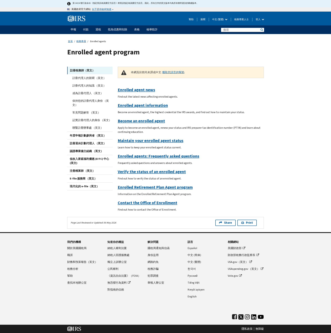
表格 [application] (137, 29)
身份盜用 (153, 255)
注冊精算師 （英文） (82, 171)
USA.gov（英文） (238, 262)
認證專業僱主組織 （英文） (86, 151)
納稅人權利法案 (117, 248)
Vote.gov (233, 276)
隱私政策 (247, 329)
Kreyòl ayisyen (196, 289)
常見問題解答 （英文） (86, 112)
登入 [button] (258, 19)
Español (192, 248)
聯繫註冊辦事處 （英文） (87, 128)
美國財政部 (235, 248)
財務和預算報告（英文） (82, 262)
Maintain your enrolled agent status (150, 140)
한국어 (192, 269)
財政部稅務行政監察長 (241, 255)
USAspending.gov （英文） (244, 269)
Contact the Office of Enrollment (147, 203)
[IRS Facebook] (234, 316)
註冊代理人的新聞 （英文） (89, 78)
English (192, 296)
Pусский (192, 276)
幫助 (191, 19)
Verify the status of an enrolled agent (152, 171)
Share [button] (228, 223)
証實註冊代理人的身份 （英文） (92, 120)
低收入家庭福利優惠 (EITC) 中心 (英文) (89, 161)
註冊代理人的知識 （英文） (89, 85)
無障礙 (259, 329)
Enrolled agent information (143, 105)
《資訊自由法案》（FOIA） (124, 276)
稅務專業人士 (241, 19)
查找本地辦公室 (77, 282)
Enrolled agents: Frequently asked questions (158, 156)
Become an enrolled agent (141, 121)
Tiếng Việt (194, 282)
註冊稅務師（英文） (82, 70)
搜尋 (261, 30)
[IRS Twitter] (241, 316)
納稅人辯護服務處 (118, 255)
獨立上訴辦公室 (117, 262)
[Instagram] (247, 316)
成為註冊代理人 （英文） (87, 93)
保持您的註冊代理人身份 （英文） (90, 103)
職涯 (70, 255)
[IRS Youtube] (261, 316)
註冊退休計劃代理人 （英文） (88, 143)
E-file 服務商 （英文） (83, 178)
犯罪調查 (153, 276)
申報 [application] (73, 29)
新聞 (202, 19)
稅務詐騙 (153, 269)
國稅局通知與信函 (159, 248)
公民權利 (112, 269)
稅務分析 (72, 269)
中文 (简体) (194, 255)
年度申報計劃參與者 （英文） (88, 135)
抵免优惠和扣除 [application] (117, 29)
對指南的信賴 (115, 289)
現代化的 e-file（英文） (84, 186)
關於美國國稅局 (77, 248)
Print (249, 223)
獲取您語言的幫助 (173, 72)
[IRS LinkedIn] (253, 316)
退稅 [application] (98, 29)
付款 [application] (86, 29)
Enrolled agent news (136, 90)
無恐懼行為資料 (117, 282)
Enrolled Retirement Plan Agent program (155, 187)
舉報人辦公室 (156, 282)
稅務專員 (81, 41)
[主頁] (76, 17)
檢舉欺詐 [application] (152, 29)
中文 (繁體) (218, 19)
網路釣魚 (153, 262)
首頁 (70, 41)
